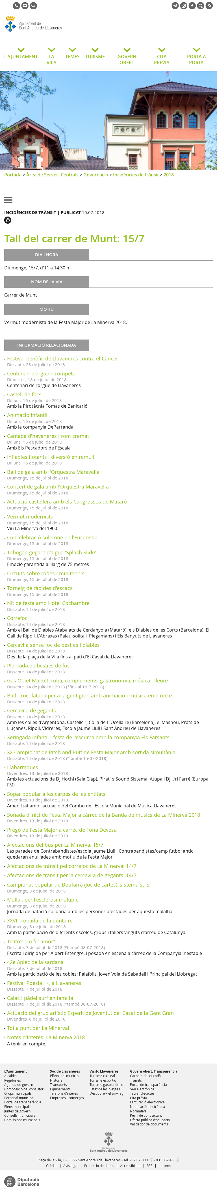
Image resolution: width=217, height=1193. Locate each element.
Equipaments (60, 1089)
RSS (150, 1165)
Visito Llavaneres (104, 1071)
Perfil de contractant (146, 1115)
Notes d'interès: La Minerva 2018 (46, 1037)
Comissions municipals (22, 1120)
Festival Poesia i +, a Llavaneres (44, 983)
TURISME (95, 56)
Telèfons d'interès (64, 1093)
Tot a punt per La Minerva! (38, 1028)
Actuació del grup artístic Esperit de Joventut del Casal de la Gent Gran (90, 1013)
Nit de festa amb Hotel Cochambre (48, 603)
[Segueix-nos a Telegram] (175, 8)
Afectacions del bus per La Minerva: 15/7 (55, 844)
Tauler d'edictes (142, 1093)
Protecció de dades (99, 1165)
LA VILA (52, 59)
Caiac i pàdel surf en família (40, 998)
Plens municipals (17, 1106)
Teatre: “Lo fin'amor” (31, 941)
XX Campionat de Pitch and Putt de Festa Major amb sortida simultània (91, 752)
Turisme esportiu (103, 1080)
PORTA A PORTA (196, 59)
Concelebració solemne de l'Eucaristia (52, 537)
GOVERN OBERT (127, 59)
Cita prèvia (138, 1097)
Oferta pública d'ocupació (150, 1120)
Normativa (138, 1111)
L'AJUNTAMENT (21, 56)
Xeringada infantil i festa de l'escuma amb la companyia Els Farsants (88, 737)
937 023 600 (139, 1160)
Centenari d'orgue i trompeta (41, 373)
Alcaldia (10, 1075)
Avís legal (70, 1165)
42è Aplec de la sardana (35, 962)
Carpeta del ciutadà (145, 1075)
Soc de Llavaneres (65, 1071)
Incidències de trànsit (136, 175)
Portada (12, 175)
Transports (58, 1084)
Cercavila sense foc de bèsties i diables (53, 644)
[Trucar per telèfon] (16, 8)
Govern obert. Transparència (153, 1071)
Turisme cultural (102, 1075)
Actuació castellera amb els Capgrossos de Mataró (67, 501)
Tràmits (136, 1080)
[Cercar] (33, 8)
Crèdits (51, 1165)
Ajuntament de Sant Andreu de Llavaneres (49, 32)
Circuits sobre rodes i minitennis (45, 573)
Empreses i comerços (67, 1097)
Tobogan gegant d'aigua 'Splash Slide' (51, 552)
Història (56, 1080)
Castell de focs (24, 394)
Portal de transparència (22, 1102)
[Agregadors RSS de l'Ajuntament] (209, 8)
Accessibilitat (130, 1165)
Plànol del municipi (64, 1075)
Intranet (165, 1165)
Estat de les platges (105, 1089)
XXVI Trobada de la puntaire (40, 920)
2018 (169, 175)
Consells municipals (19, 1115)
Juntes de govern (17, 1111)
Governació (95, 175)
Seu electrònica (142, 1089)
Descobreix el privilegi (107, 1093)
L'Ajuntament (15, 1071)
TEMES (72, 56)
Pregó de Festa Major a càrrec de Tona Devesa (62, 829)
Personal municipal (19, 1097)
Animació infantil (27, 415)
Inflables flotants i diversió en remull (50, 456)
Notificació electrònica (147, 1106)
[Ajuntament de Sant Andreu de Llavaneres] (108, 1150)
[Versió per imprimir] (9, 219)
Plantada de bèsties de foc (38, 665)
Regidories (12, 1080)
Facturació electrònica (147, 1102)
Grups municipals (18, 1093)
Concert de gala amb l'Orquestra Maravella (58, 486)
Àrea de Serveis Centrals (52, 175)
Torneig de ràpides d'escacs (40, 588)
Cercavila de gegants (31, 710)
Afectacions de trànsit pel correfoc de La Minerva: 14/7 (71, 866)
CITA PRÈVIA (162, 59)
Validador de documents (149, 1124)
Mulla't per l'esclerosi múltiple (43, 899)
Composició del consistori (24, 1089)
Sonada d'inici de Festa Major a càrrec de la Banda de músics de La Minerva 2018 (103, 814)
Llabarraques (22, 767)
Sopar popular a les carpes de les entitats (56, 793)
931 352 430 (165, 1160)
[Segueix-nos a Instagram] (183, 8)
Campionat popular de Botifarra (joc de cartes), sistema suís (78, 884)
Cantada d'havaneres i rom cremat (48, 436)
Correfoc (17, 618)
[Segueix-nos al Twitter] (200, 8)
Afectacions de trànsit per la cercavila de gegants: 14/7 (71, 875)
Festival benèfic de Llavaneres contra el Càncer (62, 358)
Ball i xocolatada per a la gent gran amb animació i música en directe (89, 695)
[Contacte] (25, 8)
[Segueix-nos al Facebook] (192, 8)
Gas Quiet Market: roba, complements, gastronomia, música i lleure (87, 680)
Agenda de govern (18, 1084)
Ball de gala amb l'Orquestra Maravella (53, 471)
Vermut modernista (30, 516)
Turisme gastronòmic (106, 1084)
